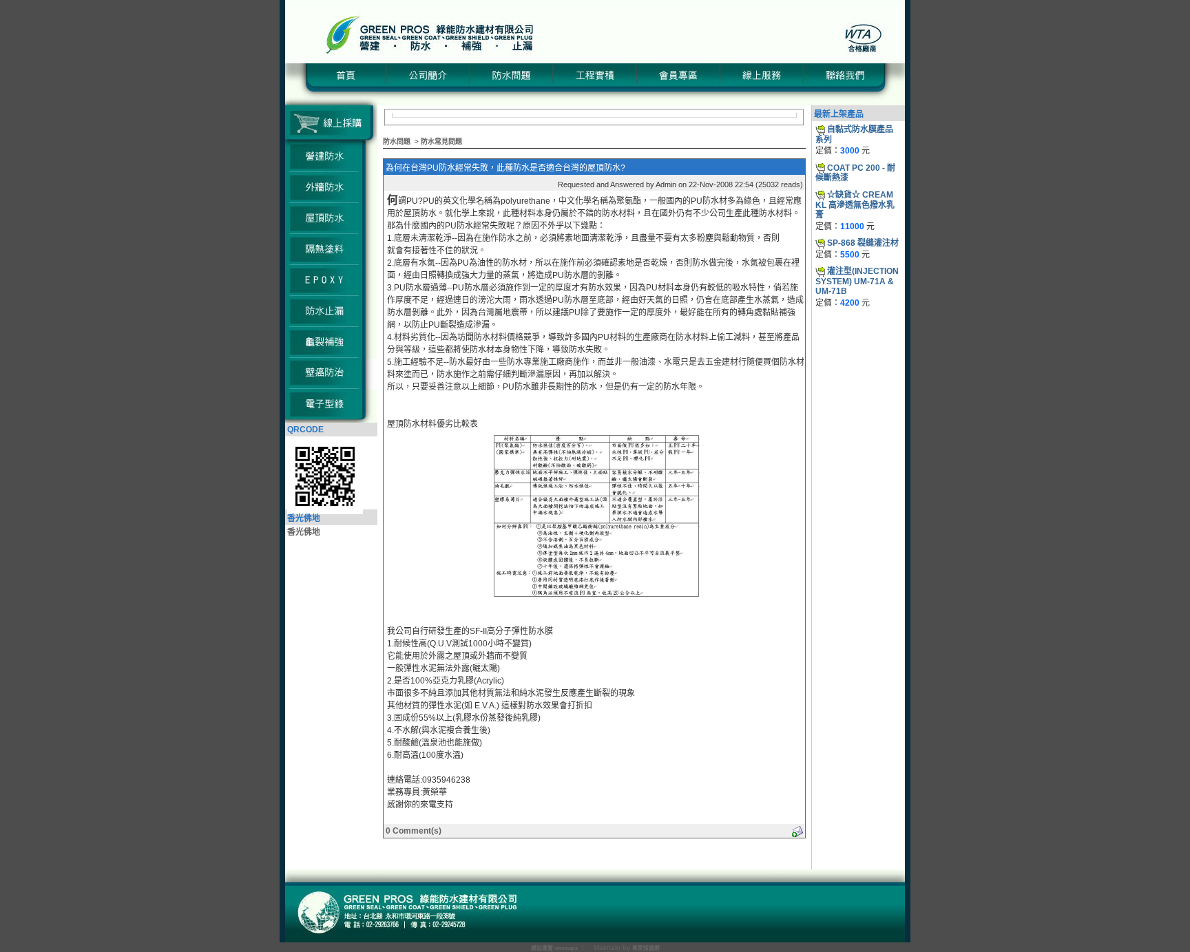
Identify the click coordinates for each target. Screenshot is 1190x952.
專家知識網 (646, 948)
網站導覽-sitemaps (554, 948)
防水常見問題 (441, 141)
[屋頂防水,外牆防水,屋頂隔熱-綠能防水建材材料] (595, 60)
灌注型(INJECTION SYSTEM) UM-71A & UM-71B (857, 281)
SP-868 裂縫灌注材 (863, 243)
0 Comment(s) (413, 831)
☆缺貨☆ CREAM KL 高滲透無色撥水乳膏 (855, 205)
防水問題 (396, 141)
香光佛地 (303, 532)
